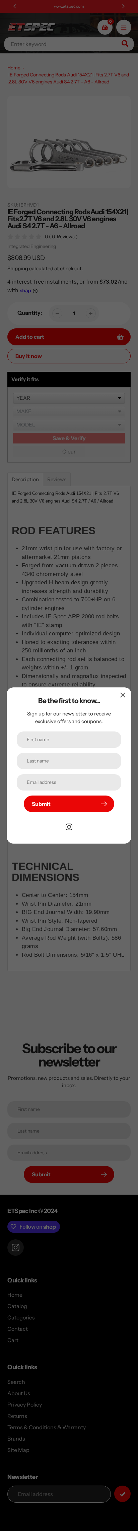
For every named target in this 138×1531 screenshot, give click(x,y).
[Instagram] (69, 826)
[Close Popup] (123, 695)
